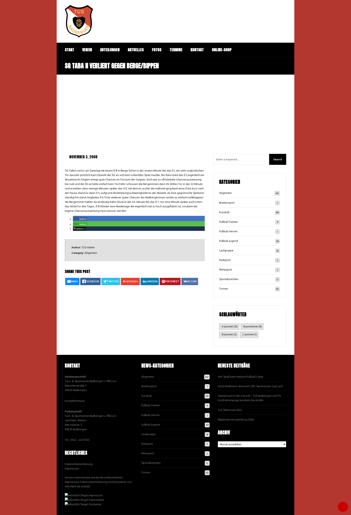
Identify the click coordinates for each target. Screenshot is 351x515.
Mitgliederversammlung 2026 (236, 419)
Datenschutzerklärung (78, 464)
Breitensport (226, 202)
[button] (80, 219)
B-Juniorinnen (252, 326)
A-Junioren (230, 326)
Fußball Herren (228, 231)
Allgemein (90, 252)
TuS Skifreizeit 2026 (230, 410)
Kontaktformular (75, 400)
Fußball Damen (228, 221)
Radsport (225, 260)
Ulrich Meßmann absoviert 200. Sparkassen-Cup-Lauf (250, 386)
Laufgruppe (226, 250)
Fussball (224, 212)
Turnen (223, 288)
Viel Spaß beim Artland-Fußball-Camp (240, 376)
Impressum (72, 468)
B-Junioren (229, 334)
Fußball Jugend (228, 240)
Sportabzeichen (228, 279)
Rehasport (225, 269)
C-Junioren (249, 334)
